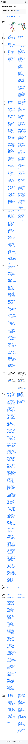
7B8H (14, 672)
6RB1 (8, 661)
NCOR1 (13, 495)
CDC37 (8, 416)
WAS (11, 570)
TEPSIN (8, 556)
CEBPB (21, 393)
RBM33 (11, 524)
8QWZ (10, 686)
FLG (10, 446)
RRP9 (8, 534)
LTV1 (14, 478)
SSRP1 (8, 550)
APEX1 (11, 397)
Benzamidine (10, 275)
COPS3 (13, 421)
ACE (10, 394)
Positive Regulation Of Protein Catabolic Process (11, 155)
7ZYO (12, 679)
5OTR (10, 645)
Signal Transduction (11, 125)
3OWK (10, 604)
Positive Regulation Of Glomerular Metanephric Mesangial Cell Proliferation (21, 189)
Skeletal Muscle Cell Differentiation (22, 138)
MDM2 (10, 485)
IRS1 (12, 470)
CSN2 (14, 425)
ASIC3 (11, 401)
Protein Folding (10, 121)
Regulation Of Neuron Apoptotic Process (21, 143)
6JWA (13, 658)
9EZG (8, 689)
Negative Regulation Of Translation (11, 133)
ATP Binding (10, 54)
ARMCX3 (8, 400)
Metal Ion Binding (21, 93)
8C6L (10, 682)
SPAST (8, 544)
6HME (8, 656)
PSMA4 (14, 517)
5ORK (8, 639)
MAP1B (8, 481)
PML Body (10, 41)
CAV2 (13, 411)
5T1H (8, 650)
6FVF (12, 653)
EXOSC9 (13, 442)
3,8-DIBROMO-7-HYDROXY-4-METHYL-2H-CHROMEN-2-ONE (11, 304)
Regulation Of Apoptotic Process (21, 140)
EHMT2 (8, 438)
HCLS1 (10, 456)
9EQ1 (12, 688)
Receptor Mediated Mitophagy (11, 228)
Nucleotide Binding (11, 46)
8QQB (13, 685)
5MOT (10, 633)
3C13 (10, 601)
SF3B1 (8, 538)
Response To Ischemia (20, 107)
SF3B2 (11, 538)
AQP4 (10, 399)
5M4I (8, 630)
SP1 (12, 543)
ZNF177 (8, 578)
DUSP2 (12, 435)
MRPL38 (8, 489)
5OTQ (8, 645)
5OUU (13, 647)
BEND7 (8, 406)
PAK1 (12, 505)
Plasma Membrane (11, 37)
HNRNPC (13, 460)
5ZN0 (14, 650)
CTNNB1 (8, 429)
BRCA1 (13, 407)
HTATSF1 (8, 467)
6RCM (12, 661)
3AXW (14, 600)
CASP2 (13, 410)
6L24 (7, 660)
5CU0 (8, 623)
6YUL (10, 668)
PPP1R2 (8, 514)
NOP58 (8, 500)
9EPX (10, 687)
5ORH (10, 638)
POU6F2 (11, 512)
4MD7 (10, 616)
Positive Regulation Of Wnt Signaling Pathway (11, 138)
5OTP (12, 644)
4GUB (10, 614)
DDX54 (14, 431)
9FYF (10, 689)
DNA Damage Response (10, 124)
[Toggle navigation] (25, 2)
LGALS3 (13, 475)
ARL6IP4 (13, 399)
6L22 (12, 659)
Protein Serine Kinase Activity (11, 63)
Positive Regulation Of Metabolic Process (21, 730)
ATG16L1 (10, 402)
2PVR (8, 598)
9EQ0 (10, 688)
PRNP (14, 515)
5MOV (13, 633)
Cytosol (9, 36)
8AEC (12, 680)
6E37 (12, 652)
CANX (8, 410)
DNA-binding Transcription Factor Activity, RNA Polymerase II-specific (21, 64)
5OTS (13, 645)
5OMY (10, 637)
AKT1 (8, 396)
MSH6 (11, 491)
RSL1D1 (13, 534)
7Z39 (8, 676)
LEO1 (11, 475)
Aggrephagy (10, 149)
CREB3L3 (8, 424)
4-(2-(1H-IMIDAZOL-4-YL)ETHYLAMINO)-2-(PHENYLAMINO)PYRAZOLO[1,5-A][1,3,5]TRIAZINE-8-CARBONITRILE (12, 328)
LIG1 (14, 477)
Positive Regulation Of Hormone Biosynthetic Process (21, 162)
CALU (13, 409)
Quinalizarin (10, 367)
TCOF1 (11, 555)
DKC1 (11, 434)
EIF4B (8, 441)
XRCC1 (10, 572)
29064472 (12, 382)
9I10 (14, 689)
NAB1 (22, 397)
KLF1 (8, 474)
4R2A (18, 597)
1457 (7, 584)
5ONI (13, 637)
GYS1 (8, 456)
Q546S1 (21, 594)
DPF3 (8, 435)
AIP (7, 395)
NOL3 (8, 499)
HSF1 (14, 463)
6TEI (10, 664)
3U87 (8, 610)
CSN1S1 (11, 425)
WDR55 (8, 571)
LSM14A (11, 478)
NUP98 (8, 501)
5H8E (10, 626)
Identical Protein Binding (11, 59)
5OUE (12, 646)
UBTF (11, 566)
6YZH (8, 669)
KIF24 (10, 473)
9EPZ (8, 688)
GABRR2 (12, 449)
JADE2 (10, 471)
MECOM (13, 485)
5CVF (12, 624)
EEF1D (11, 437)
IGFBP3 (10, 468)
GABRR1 (8, 449)
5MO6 (10, 631)
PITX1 (18, 401)
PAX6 (8, 506)
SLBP (10, 539)
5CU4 (8, 624)
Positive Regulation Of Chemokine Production (21, 126)
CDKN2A (18, 393)
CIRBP (13, 418)
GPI (13, 451)
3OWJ (8, 604)
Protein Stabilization (11, 161)
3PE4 (12, 605)
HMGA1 (12, 458)
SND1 (10, 543)
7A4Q (15, 671)
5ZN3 (12, 651)
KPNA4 (10, 474)
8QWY (8, 686)
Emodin (9, 301)
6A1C (10, 652)
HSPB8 (8, 466)
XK (13, 571)
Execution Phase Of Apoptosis (11, 173)
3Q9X (10, 607)
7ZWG (12, 676)
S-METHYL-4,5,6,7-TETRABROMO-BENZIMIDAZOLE (11, 293)
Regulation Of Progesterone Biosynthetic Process (20, 206)
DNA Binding (20, 73)
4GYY (8, 615)
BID (14, 406)
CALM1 (10, 409)
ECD (12, 436)
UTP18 (8, 569)
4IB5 (12, 615)
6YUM (12, 668)
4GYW (13, 614)
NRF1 (13, 500)
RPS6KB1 (8, 531)
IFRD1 (14, 467)
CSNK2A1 (11, 16)
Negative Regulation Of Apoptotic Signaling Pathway (11, 202)
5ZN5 (8, 652)
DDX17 (10, 430)
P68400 (8, 594)
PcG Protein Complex (10, 42)
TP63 (8, 563)
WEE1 (11, 571)
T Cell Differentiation (22, 121)
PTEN (12, 518)
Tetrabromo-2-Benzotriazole (10, 285)
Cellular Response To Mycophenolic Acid (21, 180)
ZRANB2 (8, 581)
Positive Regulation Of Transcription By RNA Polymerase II (21, 158)
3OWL (13, 604)
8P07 (14, 683)
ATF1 (13, 401)
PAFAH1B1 (9, 505)
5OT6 (8, 643)
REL (10, 525)
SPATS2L (11, 544)
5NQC (8, 637)
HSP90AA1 (9, 464)
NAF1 (8, 494)
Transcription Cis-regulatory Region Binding (21, 48)
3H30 (8, 602)
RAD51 (8, 522)
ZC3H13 (8, 576)
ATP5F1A (12, 403)
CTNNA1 (11, 428)
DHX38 (8, 434)
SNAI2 (12, 542)
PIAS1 (13, 508)
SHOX (8, 539)
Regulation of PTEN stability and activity (11, 237)
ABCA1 (8, 393)
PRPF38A (8, 516)
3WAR (8, 611)
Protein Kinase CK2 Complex (11, 39)
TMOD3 (8, 559)
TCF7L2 (8, 555)
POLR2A (8, 512)
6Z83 (12, 669)
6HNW (10, 656)
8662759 (17, 10)
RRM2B (8, 532)
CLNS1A (11, 420)
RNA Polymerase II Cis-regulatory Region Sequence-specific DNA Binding (21, 58)
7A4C (12, 671)
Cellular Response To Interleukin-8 (21, 196)
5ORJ (13, 638)
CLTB (8, 421)
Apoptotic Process (11, 122)
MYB (11, 492)
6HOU (10, 658)
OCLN (13, 501)
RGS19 (8, 527)
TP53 (13, 562)
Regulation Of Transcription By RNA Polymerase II (11, 119)
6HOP (8, 657)
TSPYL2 (11, 564)
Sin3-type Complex (11, 44)
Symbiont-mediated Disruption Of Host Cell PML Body (11, 170)
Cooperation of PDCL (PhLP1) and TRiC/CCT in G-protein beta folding (11, 225)
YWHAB (10, 574)
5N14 (18, 598)
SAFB (8, 535)
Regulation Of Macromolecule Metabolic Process (11, 709)
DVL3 (10, 436)
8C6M (12, 682)
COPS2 (10, 421)
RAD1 (10, 521)
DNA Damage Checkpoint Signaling (10, 102)
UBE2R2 (8, 566)
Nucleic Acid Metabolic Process (11, 697)
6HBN (13, 654)
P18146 (18, 594)
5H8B (8, 626)
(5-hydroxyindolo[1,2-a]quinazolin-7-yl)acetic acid (12, 267)
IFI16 (12, 467)
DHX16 (13, 432)
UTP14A (13, 567)
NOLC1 (10, 499)
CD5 (14, 414)
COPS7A (8, 422)
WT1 (23, 403)
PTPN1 (10, 520)
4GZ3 (10, 615)
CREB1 (11, 423)
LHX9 (12, 477)
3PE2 (10, 605)
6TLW (10, 666)
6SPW (12, 662)
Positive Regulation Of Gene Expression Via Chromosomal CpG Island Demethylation (22, 148)
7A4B (10, 671)
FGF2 (13, 444)
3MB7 (8, 603)
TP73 (10, 563)
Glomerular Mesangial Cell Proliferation (21, 184)
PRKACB (11, 515)
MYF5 (10, 493)
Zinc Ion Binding (21, 79)
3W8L (12, 610)
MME (8, 488)
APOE (14, 397)
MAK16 (8, 480)
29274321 (24, 385)
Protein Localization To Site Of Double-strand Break (11, 193)
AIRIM (9, 395)
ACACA (14, 393)
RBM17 (8, 524)
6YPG (12, 666)
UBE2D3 (11, 565)
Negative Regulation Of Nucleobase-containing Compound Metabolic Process (22, 722)
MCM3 (12, 484)
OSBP (13, 502)
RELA (12, 525)
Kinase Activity (11, 56)
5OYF (13, 649)
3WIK (10, 611)
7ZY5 (12, 678)
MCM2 (10, 484)
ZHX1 (14, 577)
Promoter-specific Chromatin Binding (21, 98)
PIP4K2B (12, 509)
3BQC (8, 601)
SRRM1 (13, 546)
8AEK (8, 681)
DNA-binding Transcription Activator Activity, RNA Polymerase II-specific (22, 70)
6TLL (12, 664)
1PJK (13, 597)
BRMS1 (10, 408)
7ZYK (10, 679)
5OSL (8, 640)
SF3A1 (12, 537)
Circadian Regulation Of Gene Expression (22, 133)
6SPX (8, 664)
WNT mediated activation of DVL (11, 212)
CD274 (8, 414)
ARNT (11, 400)
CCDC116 (8, 413)
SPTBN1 (13, 545)
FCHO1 (8, 444)
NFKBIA (8, 496)
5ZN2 (10, 651)
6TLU (14, 665)
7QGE (8, 675)
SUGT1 (8, 552)
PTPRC (13, 520)
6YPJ (10, 667)
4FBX (13, 612)
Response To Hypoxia (20, 105)
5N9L (12, 636)
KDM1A (11, 472)
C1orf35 (13, 408)
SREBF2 (18, 403)
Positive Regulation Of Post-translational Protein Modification (22, 199)
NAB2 (18, 399)
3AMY (13, 598)
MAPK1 (11, 481)
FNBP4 (12, 446)
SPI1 (14, 544)
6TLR (10, 665)
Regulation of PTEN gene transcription (21, 211)
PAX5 (15, 505)
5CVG (8, 625)
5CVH (10, 625)
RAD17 (13, 521)
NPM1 (11, 500)
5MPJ (13, 635)
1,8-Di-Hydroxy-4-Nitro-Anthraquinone (11, 274)
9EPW (8, 687)
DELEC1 (10, 432)
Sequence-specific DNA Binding (21, 89)
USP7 (11, 567)
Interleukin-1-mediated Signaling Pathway (21, 171)
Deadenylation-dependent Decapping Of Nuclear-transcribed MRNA (11, 107)
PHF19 (10, 508)
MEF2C (8, 486)
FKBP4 (8, 446)
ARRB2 (8, 401)
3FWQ (12, 601)
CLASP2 (8, 420)
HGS (7, 458)
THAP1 (8, 557)
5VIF (12, 650)
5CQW (13, 619)
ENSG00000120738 (20, 590)
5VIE (10, 650)
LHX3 (8, 477)
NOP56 (13, 499)
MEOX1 (11, 486)
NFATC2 (21, 400)
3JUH (10, 602)
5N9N (15, 636)
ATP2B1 (8, 403)
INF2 (7, 470)
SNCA (8, 543)
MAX (14, 482)
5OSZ (10, 642)
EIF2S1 (8, 439)
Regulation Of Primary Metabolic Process (11, 706)
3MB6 (12, 602)
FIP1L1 (10, 445)
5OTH (12, 643)
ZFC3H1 (11, 577)
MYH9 (13, 493)
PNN (14, 510)
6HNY (13, 656)
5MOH (8, 633)
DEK (7, 432)
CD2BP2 (11, 414)
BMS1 (10, 407)
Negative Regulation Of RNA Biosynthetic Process (22, 717)
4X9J (25, 597)
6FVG (14, 653)
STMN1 (14, 550)
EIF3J (14, 439)
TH (14, 556)
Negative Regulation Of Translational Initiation (11, 158)
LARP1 (8, 475)
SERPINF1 (9, 537)
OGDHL (8, 502)
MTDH (13, 491)
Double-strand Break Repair (11, 116)
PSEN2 (12, 516)
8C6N (8, 683)
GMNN (10, 451)
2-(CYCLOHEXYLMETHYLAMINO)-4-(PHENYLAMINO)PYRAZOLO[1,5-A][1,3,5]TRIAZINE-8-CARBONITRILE (12, 337)
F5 (9, 443)
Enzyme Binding (21, 84)
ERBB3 (21, 396)
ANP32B (8, 397)
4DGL (11, 612)
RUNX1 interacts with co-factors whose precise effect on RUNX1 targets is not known (12, 233)
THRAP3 (8, 558)
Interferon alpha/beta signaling (22, 220)
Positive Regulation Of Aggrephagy (11, 187)
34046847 (9, 377)
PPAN (8, 513)
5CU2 (10, 623)
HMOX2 (11, 459)
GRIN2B (14, 452)
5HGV (8, 628)
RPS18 (8, 530)
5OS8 (13, 639)
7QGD (13, 674)
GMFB (8, 451)
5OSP (10, 640)
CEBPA (11, 417)
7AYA (12, 672)
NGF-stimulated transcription (21, 216)
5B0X (12, 618)
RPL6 (13, 528)
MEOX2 (8, 487)
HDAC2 (8, 457)
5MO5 (8, 631)
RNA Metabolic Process (10, 720)
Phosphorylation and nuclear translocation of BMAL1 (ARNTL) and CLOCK (12, 255)
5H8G (12, 626)
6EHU (8, 653)
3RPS (8, 609)
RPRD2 (14, 529)
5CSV (8, 622)
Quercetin (9, 280)
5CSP (12, 621)
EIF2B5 (11, 438)
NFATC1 (18, 400)
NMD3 (11, 498)
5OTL (8, 644)
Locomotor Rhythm (21, 152)
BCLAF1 (11, 404)
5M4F (12, 629)
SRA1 (22, 402)
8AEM (10, 681)
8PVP (10, 685)
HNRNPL (12, 461)
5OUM (10, 647)
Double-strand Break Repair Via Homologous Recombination (11, 112)
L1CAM (13, 474)
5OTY (8, 646)
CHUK (11, 418)
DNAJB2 (13, 434)
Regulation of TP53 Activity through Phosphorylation (11, 221)
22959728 (20, 375)
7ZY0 (8, 678)
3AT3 (10, 600)
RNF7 (13, 527)
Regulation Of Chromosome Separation (10, 190)
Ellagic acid (10, 368)
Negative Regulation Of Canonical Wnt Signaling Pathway (22, 193)
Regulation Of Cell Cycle (11, 163)
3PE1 (8, 605)
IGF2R (8, 468)
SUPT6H (8, 553)
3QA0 (10, 608)
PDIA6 (11, 507)
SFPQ (13, 538)
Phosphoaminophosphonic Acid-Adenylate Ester (12, 283)
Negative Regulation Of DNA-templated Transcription (22, 727)
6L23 (14, 659)
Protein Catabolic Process (11, 135)
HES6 (14, 457)
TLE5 (14, 558)
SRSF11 (8, 549)
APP (7, 399)
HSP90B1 (8, 465)
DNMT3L (22, 395)
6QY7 (14, 660)
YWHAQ (14, 574)
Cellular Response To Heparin (21, 177)
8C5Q (8, 682)
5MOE (13, 632)
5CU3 (12, 623)
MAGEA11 (11, 479)
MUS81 (8, 492)
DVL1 (8, 436)
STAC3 (11, 550)
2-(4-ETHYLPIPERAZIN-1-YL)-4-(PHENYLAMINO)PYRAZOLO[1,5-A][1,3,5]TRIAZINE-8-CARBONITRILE (12, 354)
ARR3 (14, 400)
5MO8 (8, 632)
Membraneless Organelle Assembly (11, 180)
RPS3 (11, 530)
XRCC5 (8, 573)
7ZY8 (14, 678)
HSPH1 (11, 466)
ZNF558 (8, 579)
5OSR (13, 640)
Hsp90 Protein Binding (10, 61)
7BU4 (10, 673)
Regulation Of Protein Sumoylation (22, 135)
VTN (9, 570)
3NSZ (13, 603)
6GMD (10, 654)
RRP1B (14, 532)
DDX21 (13, 430)
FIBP (8, 445)
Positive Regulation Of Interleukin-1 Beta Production (22, 129)
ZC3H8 (8, 577)
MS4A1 (8, 491)
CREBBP (12, 424)
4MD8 (13, 616)
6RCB (10, 661)
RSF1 (10, 534)
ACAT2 (8, 394)
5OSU (8, 642)
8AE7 (10, 680)
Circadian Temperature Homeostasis (20, 167)
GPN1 (8, 452)
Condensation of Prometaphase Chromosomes (11, 215)
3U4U (12, 609)
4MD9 (8, 617)
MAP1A (11, 480)
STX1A (8, 551)
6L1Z (8, 659)
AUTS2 (8, 404)
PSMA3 (10, 517)
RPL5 (10, 528)
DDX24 (8, 431)
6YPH (8, 667)
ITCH (14, 470)
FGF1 (11, 444)
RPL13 (8, 528)
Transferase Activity (11, 57)
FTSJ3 (10, 447)
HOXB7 (8, 463)
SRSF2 (11, 549)
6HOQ (10, 657)
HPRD (9, 12)
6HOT (8, 658)
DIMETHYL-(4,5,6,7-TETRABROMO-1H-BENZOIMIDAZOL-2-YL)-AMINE (12, 289)
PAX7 (10, 506)
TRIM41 (12, 563)
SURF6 (11, 553)
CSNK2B (8, 427)
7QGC (10, 674)
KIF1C (8, 473)
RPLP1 (11, 529)
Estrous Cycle (20, 151)
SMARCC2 (9, 542)
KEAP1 (14, 472)
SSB (14, 549)
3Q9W (8, 607)
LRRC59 (8, 478)
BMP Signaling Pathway (21, 123)
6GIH (8, 654)
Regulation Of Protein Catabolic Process (11, 151)
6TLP (8, 665)
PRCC (8, 515)
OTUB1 (8, 503)
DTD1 (10, 435)
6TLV (8, 666)
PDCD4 (8, 507)
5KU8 (10, 628)
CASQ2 (8, 411)
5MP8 (11, 635)
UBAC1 (8, 565)
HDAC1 (13, 456)
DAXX (14, 429)
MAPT (11, 482)
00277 (8, 587)
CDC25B (8, 415)
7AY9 (10, 672)
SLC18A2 (13, 539)
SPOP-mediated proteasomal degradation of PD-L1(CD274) (11, 250)
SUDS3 (13, 551)
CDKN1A (8, 417)
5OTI (15, 643)
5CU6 (10, 624)
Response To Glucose (20, 117)
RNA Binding (10, 695)
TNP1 (12, 560)
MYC (13, 492)
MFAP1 (11, 487)
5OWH (8, 649)
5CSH (10, 621)
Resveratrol (10, 272)
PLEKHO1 (9, 510)
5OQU (8, 638)
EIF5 (14, 441)
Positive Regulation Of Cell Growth (11, 141)
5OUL (8, 647)
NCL (11, 495)
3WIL (13, 611)
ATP (8, 265)
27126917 (9, 380)
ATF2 (8, 402)
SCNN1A (13, 535)
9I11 (7, 690)
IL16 (13, 468)
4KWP (8, 616)
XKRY (8, 572)
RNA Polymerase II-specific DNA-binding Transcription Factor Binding (22, 713)
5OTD (10, 643)
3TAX (10, 609)
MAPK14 (8, 482)
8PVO (8, 685)
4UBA (10, 618)
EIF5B (8, 442)
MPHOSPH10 (11, 488)
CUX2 (11, 429)
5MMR (12, 630)
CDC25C (11, 415)
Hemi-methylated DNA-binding (21, 91)
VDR (13, 569)
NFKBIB (11, 496)
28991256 (24, 388)
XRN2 (14, 573)
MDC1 (8, 485)
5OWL (10, 649)
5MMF (10, 630)
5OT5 (13, 642)
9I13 (11, 690)
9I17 (13, 690)
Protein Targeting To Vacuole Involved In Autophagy (11, 166)
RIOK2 (11, 527)
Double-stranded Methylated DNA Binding (21, 81)
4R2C (20, 597)
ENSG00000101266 (10, 590)
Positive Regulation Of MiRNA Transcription (21, 202)
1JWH (8, 597)
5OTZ (10, 646)
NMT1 (13, 498)
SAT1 (10, 535)
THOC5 (11, 557)
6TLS (12, 665)
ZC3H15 (11, 576)
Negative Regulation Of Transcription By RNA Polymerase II (22, 102)
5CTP (12, 622)
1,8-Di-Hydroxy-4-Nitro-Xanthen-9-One (11, 270)
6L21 (10, 659)
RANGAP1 (9, 523)
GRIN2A (10, 452)
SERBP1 (12, 536)
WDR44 (14, 570)
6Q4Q (12, 660)
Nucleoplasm (10, 35)
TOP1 (8, 562)
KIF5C (13, 473)
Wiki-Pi (3, 2)
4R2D (22, 597)
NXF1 (11, 501)
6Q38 (10, 660)
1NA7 (10, 597)
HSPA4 (12, 465)
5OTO (10, 644)
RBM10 (12, 523)
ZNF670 (11, 580)
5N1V (8, 636)
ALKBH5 (10, 396)
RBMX (8, 525)
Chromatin (20, 34)
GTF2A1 (10, 453)
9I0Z (12, 689)
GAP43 (11, 450)
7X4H (13, 675)
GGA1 (14, 450)
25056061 (20, 388)
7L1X (12, 673)
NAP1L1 (10, 494)
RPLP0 (8, 529)
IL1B (23, 396)
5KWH (12, 628)
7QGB (8, 674)
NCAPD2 (8, 495)
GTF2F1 (12, 454)
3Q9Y (13, 607)
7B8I (7, 673)
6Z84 (14, 669)
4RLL (12, 617)
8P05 (10, 683)
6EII (10, 653)
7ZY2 (10, 678)
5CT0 (10, 622)
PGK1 (13, 507)
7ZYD (8, 679)
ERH (10, 442)
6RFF (10, 662)
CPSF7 (8, 423)
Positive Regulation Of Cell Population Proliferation (11, 128)
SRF (10, 546)
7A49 (8, 671)
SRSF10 (14, 548)
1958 (18, 584)
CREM (8, 425)
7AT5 (8, 672)
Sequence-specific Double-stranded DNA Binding (21, 95)
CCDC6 (12, 413)
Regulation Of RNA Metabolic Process (11, 718)
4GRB (8, 614)
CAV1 (11, 411)
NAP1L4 (14, 494)
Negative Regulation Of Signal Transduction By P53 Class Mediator (12, 183)
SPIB (8, 545)
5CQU (10, 619)
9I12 (9, 690)
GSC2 (8, 453)
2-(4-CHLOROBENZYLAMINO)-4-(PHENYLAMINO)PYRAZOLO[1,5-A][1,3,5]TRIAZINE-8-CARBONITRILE (12, 345)
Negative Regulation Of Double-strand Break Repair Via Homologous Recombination (11, 198)
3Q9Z (8, 608)
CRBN (18, 394)
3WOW (8, 612)
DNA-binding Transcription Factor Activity (21, 76)
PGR (7, 508)
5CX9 (13, 625)
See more (8, 722)
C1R (7, 409)
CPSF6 (11, 422)
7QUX (10, 675)
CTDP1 (8, 428)
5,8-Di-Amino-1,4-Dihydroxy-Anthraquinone (11, 278)
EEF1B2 (8, 437)
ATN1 (14, 402)
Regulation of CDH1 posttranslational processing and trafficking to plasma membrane (11, 243)
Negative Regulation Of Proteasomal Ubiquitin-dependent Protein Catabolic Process (11, 145)
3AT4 (12, 600)
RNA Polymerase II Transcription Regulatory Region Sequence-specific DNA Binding (21, 52)
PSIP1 (8, 517)
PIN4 (10, 509)
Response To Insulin (22, 131)
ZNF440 (11, 578)
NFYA (14, 496)
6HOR (13, 657)
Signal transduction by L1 (11, 218)
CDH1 (11, 416)
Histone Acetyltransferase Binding (21, 86)
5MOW (8, 635)
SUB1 (11, 551)
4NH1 (10, 617)
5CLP (8, 619)
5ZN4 (14, 651)
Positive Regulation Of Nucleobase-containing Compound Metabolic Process (11, 714)
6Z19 (10, 669)
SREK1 (8, 546)
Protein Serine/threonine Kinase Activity (11, 51)
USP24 (8, 567)
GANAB (8, 450)
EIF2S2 (11, 439)
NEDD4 (23, 399)
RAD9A (11, 522)
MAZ (7, 484)
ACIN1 (13, 394)
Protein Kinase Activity (10, 48)
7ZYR (8, 680)
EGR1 (21, 16)
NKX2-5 (8, 498)
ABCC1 (11, 393)
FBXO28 (14, 443)
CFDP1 (8, 418)
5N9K (10, 636)
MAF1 (8, 479)
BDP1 (14, 404)
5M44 (8, 629)
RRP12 (11, 532)
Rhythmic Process (11, 160)
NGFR (24, 400)
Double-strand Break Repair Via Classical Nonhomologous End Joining (12, 176)
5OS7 (10, 639)
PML (12, 510)
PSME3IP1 (9, 518)
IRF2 (10, 470)
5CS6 (8, 621)
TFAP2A (11, 556)
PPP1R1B (11, 513)
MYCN (8, 493)
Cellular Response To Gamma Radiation (21, 174)
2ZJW (10, 598)
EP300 (18, 396)
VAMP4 (11, 569)
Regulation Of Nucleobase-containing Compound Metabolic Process (11, 701)
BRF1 (8, 408)
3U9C (10, 610)
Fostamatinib (10, 370)
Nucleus (9, 34)
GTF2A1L (8, 454)
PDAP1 (12, 506)
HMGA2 (8, 459)
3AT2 (8, 600)
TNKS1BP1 (9, 560)
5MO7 (13, 631)
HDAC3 (11, 457)
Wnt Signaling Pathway (10, 131)
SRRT (11, 548)
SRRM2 (8, 548)
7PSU (14, 673)
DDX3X (11, 431)
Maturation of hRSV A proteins (11, 247)
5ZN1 (8, 651)
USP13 (14, 566)
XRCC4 (13, 572)
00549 (18, 587)
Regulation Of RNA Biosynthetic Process (21, 703)
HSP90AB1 (13, 464)
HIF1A (10, 458)
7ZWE (10, 676)
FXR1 (12, 447)
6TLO (14, 664)
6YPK (12, 667)
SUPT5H (11, 552)
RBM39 (14, 524)
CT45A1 (11, 427)
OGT (11, 502)
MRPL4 (11, 489)
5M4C (10, 629)
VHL (7, 570)
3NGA (10, 603)
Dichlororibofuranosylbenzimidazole (12, 366)
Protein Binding (11, 53)
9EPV (13, 686)
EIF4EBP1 (11, 441)
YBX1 (8, 574)
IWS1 (8, 471)
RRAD (12, 531)
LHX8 (10, 477)
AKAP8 (12, 395)
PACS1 (11, 503)
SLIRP (12, 541)
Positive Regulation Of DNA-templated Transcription (21, 155)
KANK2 (8, 472)
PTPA (8, 520)
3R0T (12, 608)
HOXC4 (11, 463)
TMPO (11, 559)
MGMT (14, 487)
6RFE (8, 662)
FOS (7, 447)
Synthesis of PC (11, 210)
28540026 (20, 380)
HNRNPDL (9, 461)
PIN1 (8, 509)
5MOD (10, 632)
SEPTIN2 (8, 536)
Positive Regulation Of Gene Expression (22, 119)
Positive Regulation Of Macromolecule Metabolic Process (21, 694)
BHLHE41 (11, 406)
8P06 (12, 683)
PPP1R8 (11, 514)
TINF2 (11, 558)
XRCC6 (11, 573)
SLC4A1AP (9, 541)
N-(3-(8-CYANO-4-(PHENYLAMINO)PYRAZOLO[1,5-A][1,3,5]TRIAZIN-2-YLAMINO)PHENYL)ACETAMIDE (12, 361)
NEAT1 (20, 399)
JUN (13, 471)
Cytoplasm (20, 37)
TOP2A (10, 562)
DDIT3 (8, 430)
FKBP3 (13, 445)
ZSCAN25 (12, 581)
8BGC (13, 681)
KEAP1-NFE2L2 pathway (11, 239)
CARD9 (10, 410)
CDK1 (13, 416)
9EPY (13, 687)
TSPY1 (8, 564)
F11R (8, 443)
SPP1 (10, 545)
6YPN (8, 668)
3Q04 (15, 605)
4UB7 (8, 618)
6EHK (14, 652)
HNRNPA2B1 (9, 460)
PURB (8, 521)
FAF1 (11, 443)
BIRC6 (8, 407)
